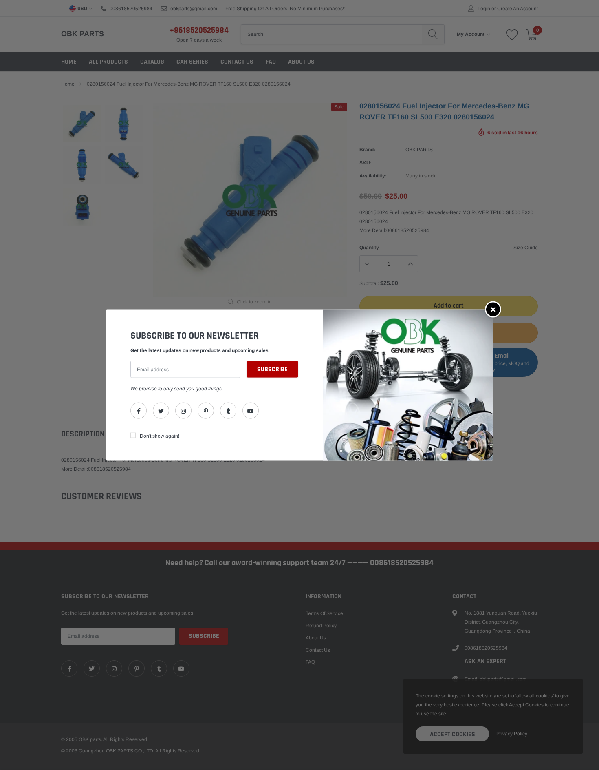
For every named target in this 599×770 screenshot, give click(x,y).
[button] (493, 309)
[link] (138, 410)
